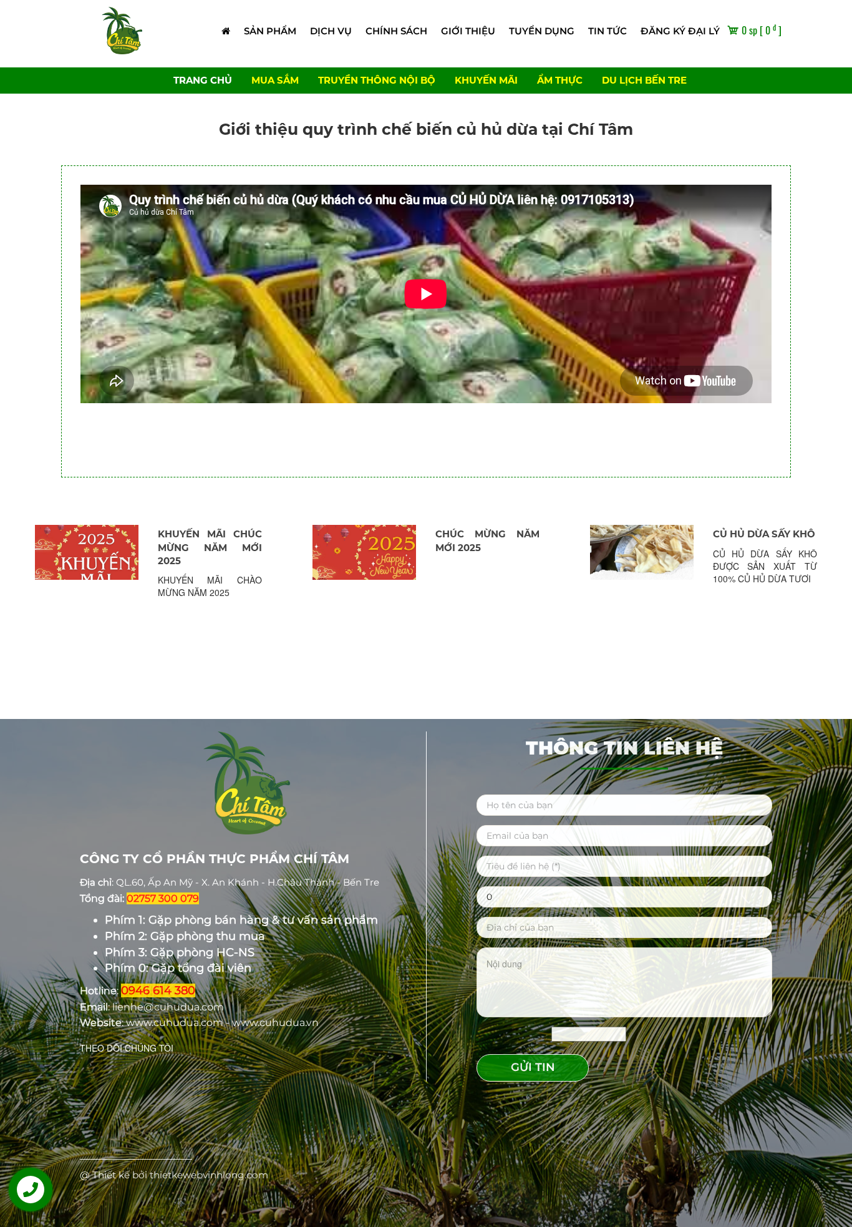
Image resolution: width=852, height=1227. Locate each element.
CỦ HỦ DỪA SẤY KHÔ (486, 534)
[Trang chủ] (226, 30)
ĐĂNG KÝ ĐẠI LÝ (680, 31)
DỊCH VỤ (331, 31)
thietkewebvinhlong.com (209, 1175)
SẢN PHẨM (270, 31)
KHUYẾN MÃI (486, 80)
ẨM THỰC (560, 80)
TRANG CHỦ (202, 80)
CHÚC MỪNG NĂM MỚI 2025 (210, 540)
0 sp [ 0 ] (760, 30)
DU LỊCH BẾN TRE (644, 80)
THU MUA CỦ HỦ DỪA (765, 540)
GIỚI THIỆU (468, 31)
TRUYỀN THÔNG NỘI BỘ (376, 80)
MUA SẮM (275, 80)
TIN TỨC (607, 31)
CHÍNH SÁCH (396, 31)
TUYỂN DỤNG (541, 31)
